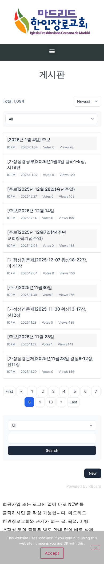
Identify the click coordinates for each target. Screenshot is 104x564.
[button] (52, 51)
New (93, 473)
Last (73, 402)
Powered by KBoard (83, 486)
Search (52, 450)
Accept (52, 553)
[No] (95, 547)
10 (51, 402)
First (9, 391)
